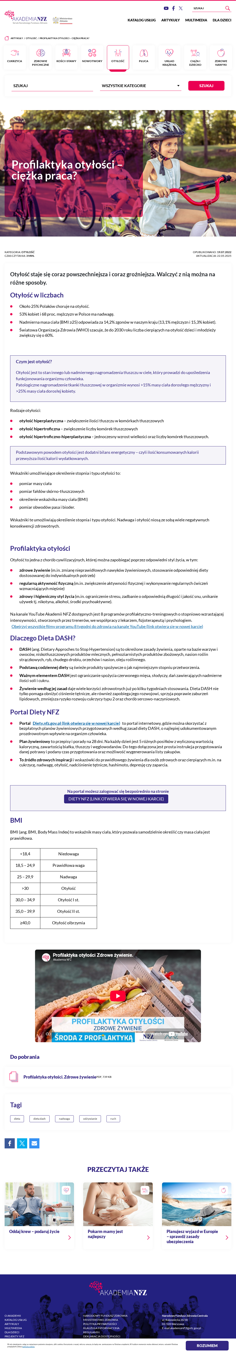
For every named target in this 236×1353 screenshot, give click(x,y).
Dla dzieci (222, 20)
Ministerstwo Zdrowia (100, 1320)
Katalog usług (142, 20)
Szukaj (206, 85)
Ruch (113, 1118)
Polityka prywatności (100, 1324)
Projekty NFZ (14, 1336)
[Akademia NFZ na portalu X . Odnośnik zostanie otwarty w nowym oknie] (180, 8)
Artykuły (170, 20)
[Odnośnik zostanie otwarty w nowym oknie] (118, 1077)
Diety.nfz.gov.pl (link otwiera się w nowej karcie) (76, 723)
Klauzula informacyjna (101, 1328)
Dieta (17, 1118)
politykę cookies (29, 1347)
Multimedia (196, 20)
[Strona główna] (7, 38)
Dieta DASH (39, 1118)
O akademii (13, 1315)
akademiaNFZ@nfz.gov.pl (185, 1328)
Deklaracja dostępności (101, 1336)
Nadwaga (64, 1118)
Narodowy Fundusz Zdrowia (105, 1315)
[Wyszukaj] (227, 8)
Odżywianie (90, 1118)
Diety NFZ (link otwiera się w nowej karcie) (116, 798)
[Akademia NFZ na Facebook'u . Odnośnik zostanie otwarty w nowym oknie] (173, 8)
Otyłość (31, 38)
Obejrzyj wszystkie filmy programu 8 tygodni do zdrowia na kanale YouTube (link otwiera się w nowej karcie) (107, 626)
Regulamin (91, 1332)
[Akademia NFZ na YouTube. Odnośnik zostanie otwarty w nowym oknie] (166, 8)
